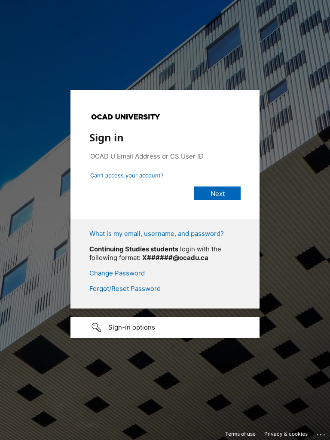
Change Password (117, 273)
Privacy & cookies (286, 434)
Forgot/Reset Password (125, 288)
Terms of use (240, 434)
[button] (165, 327)
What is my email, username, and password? (156, 233)
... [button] (321, 432)
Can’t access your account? (127, 175)
